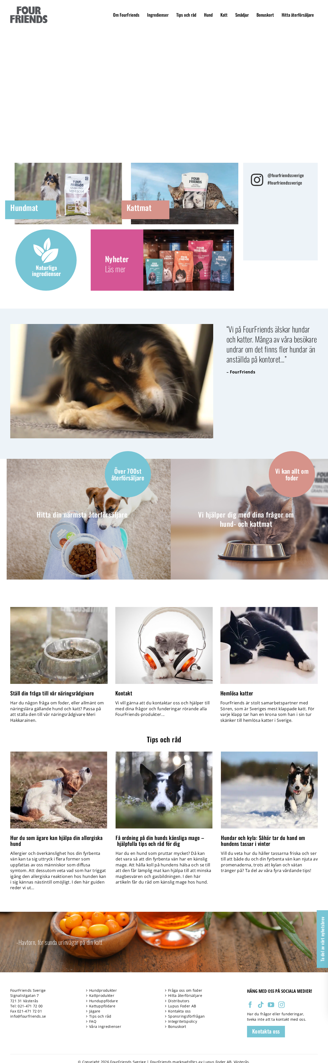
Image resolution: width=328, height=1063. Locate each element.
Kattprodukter (101, 995)
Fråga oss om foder (185, 990)
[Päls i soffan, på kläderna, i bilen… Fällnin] (266, 209)
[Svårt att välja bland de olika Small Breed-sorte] (295, 226)
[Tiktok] (261, 1004)
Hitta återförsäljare (185, 995)
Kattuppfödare (102, 1006)
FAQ (92, 1021)
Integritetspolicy (182, 1021)
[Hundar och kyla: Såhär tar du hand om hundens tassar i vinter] (269, 754)
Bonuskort (177, 1026)
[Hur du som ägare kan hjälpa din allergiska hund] (58, 754)
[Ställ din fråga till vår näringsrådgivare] (59, 645)
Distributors (179, 1000)
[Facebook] (250, 1004)
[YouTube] (271, 1004)
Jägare (94, 1011)
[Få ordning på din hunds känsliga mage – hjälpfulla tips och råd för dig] (164, 754)
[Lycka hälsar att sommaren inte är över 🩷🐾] (266, 243)
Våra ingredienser (105, 1026)
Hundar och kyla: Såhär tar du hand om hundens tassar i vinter (263, 840)
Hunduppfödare (103, 1000)
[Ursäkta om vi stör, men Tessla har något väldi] (295, 243)
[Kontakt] (164, 645)
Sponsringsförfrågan (186, 1016)
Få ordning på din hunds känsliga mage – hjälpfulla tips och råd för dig (160, 840)
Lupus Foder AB (182, 1006)
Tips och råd (100, 1016)
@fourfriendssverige (286, 175)
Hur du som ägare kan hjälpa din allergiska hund (56, 840)
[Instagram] (281, 1004)
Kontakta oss (179, 1011)
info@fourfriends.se (28, 1016)
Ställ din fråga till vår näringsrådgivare (52, 693)
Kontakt (123, 693)
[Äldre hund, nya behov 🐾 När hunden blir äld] (266, 226)
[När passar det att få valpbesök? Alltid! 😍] (295, 209)
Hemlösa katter (236, 693)
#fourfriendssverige (285, 182)
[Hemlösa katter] (269, 645)
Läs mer (115, 269)
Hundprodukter (103, 990)
